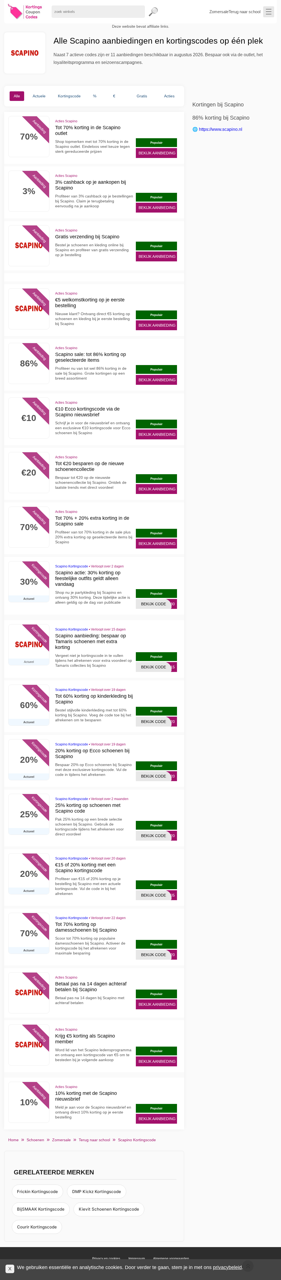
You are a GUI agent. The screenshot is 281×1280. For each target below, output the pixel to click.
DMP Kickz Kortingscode (96, 1191)
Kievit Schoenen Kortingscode (109, 1209)
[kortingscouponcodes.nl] (25, 12)
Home (13, 1140)
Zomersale (219, 11)
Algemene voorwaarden (171, 1259)
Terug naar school (244, 11)
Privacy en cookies (106, 1259)
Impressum (136, 1259)
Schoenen (35, 1140)
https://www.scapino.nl (220, 129)
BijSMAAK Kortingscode (40, 1209)
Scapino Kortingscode (71, 566)
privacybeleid (227, 1267)
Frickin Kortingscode (37, 1191)
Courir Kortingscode (37, 1227)
